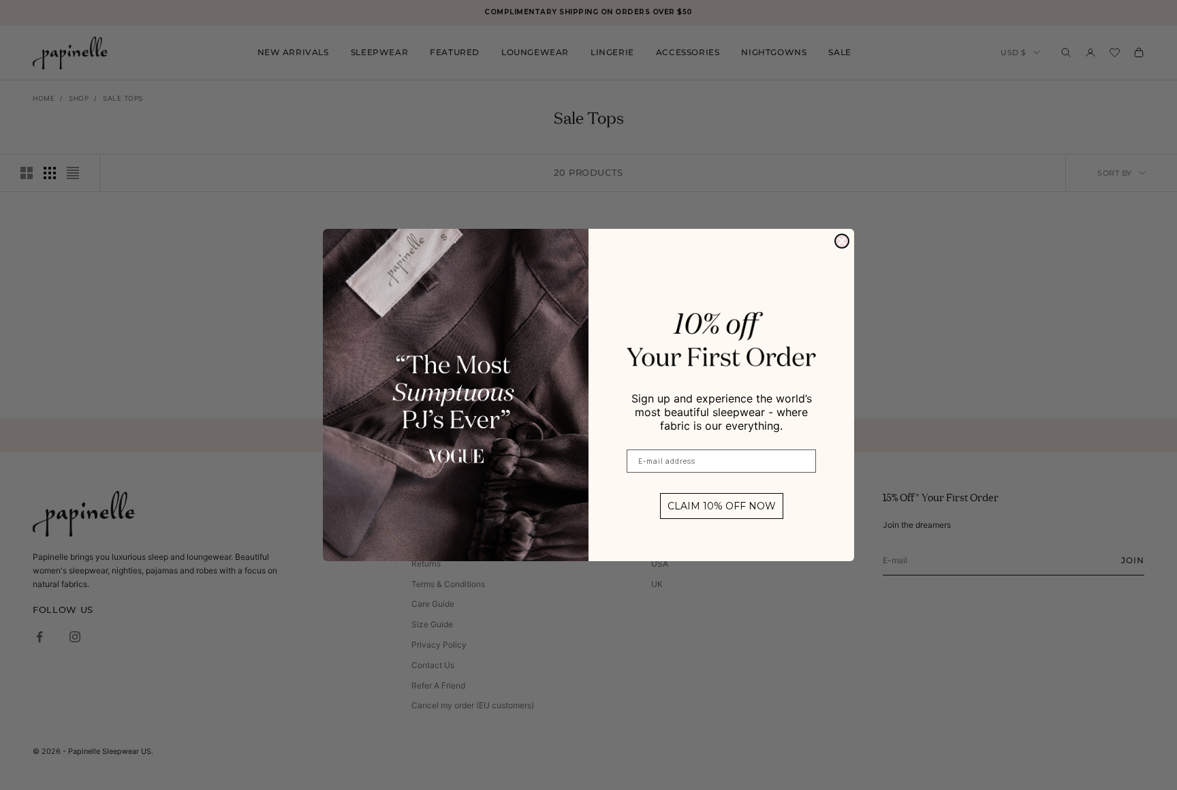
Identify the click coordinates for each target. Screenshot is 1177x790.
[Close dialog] (842, 241)
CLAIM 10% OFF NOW (722, 506)
